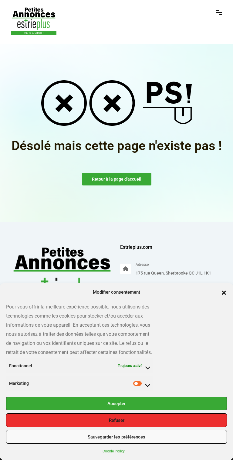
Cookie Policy (114, 451)
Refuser (116, 420)
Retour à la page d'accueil (116, 179)
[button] (224, 292)
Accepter (116, 403)
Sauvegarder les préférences (116, 437)
